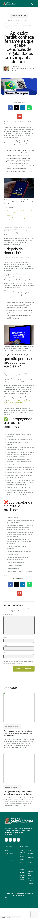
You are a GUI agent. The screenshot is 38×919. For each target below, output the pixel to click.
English (7, 917)
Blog (17, 20)
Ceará (22, 859)
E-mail (5, 645)
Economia (23, 872)
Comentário (7, 614)
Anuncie (7, 856)
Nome (5, 637)
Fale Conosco (9, 860)
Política (22, 869)
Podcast (30, 883)
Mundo (22, 866)
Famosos (30, 850)
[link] (19, 707)
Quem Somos (9, 853)
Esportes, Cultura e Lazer (23, 877)
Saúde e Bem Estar (30, 873)
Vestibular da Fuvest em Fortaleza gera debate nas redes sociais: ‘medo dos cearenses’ (18, 733)
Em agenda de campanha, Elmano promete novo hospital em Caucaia (17, 792)
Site (4, 653)
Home (10, 20)
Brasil (25, 20)
